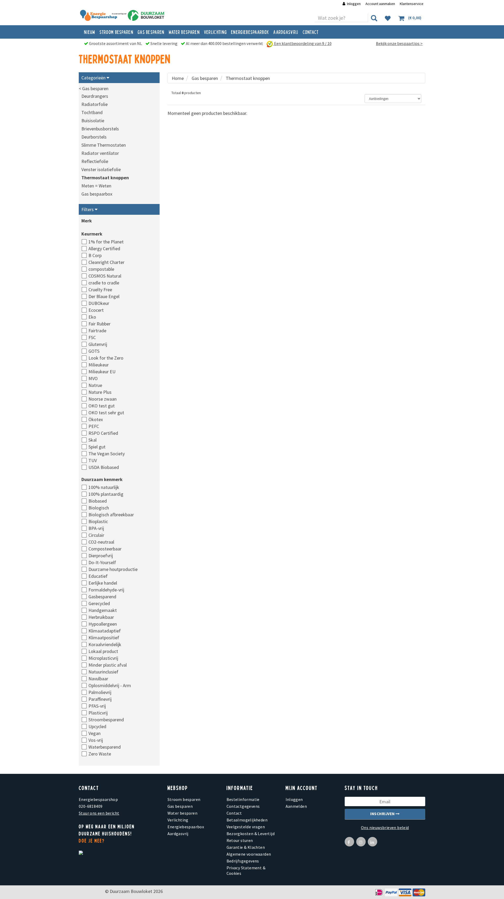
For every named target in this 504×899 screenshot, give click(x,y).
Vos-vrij (95, 740)
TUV (92, 460)
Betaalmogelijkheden (247, 820)
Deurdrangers (94, 96)
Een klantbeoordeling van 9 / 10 (302, 43)
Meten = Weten (96, 186)
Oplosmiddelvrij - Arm (109, 685)
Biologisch (98, 507)
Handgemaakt (102, 610)
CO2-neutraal (101, 542)
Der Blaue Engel (103, 296)
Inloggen (353, 3)
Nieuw (89, 32)
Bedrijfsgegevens (243, 861)
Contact (311, 32)
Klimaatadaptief (104, 631)
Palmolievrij (99, 692)
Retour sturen (240, 840)
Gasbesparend (102, 596)
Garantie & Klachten (246, 847)
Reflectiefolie (94, 161)
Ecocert (96, 310)
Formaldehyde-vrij (106, 589)
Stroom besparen (116, 32)
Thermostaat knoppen (105, 178)
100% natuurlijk (103, 487)
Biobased (97, 501)
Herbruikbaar (101, 617)
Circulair (96, 535)
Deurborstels (94, 137)
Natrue (95, 385)
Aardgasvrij (285, 32)
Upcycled (97, 726)
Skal (92, 440)
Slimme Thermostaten (103, 145)
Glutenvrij (97, 344)
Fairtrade (97, 330)
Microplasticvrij (103, 658)
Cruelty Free (100, 289)
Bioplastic (98, 521)
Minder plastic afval (107, 665)
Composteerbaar (105, 548)
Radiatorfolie (94, 104)
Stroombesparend (106, 719)
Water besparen (184, 32)
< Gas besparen (93, 88)
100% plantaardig (105, 494)
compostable (101, 269)
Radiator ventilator (100, 153)
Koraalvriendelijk (104, 644)
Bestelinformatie (243, 799)
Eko (92, 317)
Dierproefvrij (100, 555)
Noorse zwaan (102, 399)
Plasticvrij (98, 713)
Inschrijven (383, 813)
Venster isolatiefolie (101, 169)
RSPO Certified (103, 433)
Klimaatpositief (103, 637)
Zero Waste (99, 754)
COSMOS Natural (104, 276)
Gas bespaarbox (96, 194)
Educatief (98, 576)
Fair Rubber (99, 323)
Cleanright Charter (106, 262)
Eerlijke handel (102, 583)
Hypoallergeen (102, 624)
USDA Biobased (103, 467)
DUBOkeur (98, 303)
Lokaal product (103, 651)
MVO (93, 378)
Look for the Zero (105, 358)
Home (178, 78)
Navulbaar (98, 678)
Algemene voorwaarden (249, 854)
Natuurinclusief (103, 672)
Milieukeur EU (102, 371)
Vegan (94, 733)
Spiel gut (97, 447)
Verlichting (215, 32)
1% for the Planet (106, 241)
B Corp (95, 255)
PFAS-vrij (97, 706)
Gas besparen (151, 32)
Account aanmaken (380, 3)
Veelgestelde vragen (246, 826)
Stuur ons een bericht (99, 813)
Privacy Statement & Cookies (246, 870)
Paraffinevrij (100, 699)
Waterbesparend (104, 747)
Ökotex (95, 419)
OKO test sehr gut (106, 412)
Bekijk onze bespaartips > (399, 43)
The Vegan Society (106, 453)
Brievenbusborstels (100, 129)
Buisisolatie (92, 121)
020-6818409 (90, 806)
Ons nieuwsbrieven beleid (385, 827)
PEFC (93, 426)
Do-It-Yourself (102, 562)
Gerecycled (99, 603)
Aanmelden (296, 806)
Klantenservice (411, 3)
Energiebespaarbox (250, 32)
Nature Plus (100, 392)
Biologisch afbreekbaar (111, 514)
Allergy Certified (104, 248)
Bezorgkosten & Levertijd (251, 833)
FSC (92, 337)
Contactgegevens (243, 806)
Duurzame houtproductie (113, 569)
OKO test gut (101, 405)
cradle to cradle (103, 282)
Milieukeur (98, 364)
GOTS (93, 351)
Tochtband (92, 112)
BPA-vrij (96, 528)
